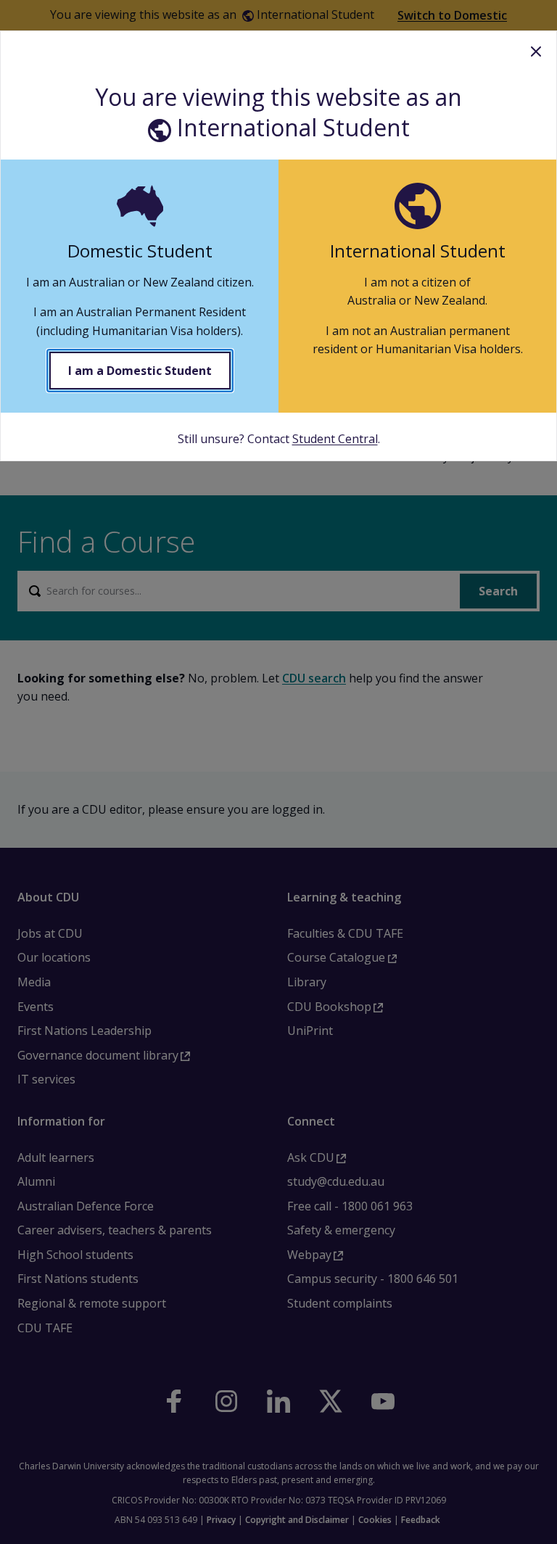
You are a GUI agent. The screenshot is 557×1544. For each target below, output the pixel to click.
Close (535, 51)
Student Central (335, 439)
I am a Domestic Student (140, 371)
